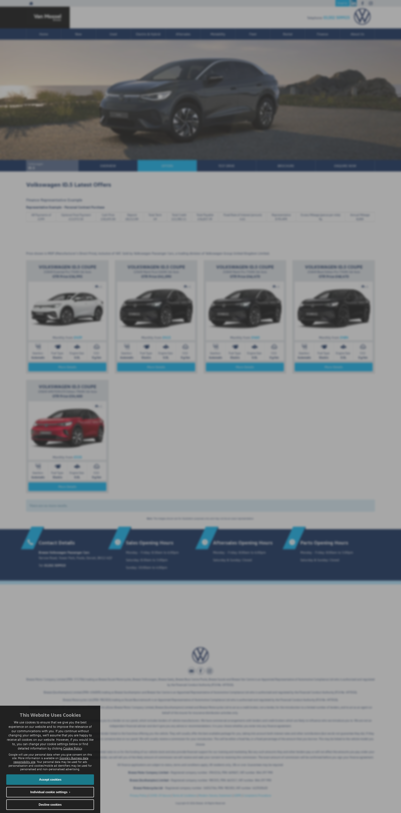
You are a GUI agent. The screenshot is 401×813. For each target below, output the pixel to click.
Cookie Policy (72, 748)
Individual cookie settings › (50, 792)
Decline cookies (50, 804)
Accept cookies (50, 779)
